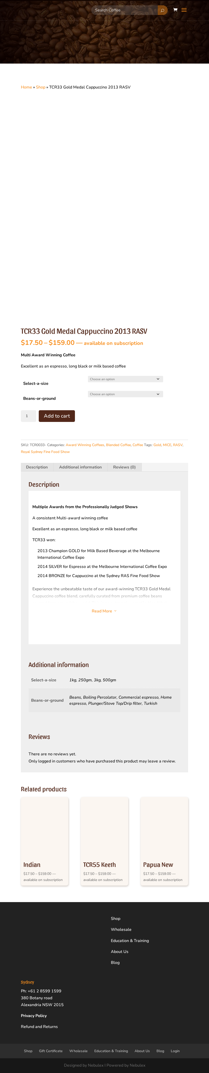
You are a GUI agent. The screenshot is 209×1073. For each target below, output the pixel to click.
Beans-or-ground (39, 398)
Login (175, 1051)
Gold (157, 445)
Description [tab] (37, 467)
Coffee (138, 445)
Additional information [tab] (80, 467)
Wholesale (121, 929)
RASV (177, 445)
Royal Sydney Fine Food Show (45, 451)
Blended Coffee (118, 445)
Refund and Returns (39, 1027)
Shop (40, 87)
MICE (167, 445)
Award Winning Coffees (85, 445)
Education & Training (130, 941)
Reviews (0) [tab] (124, 467)
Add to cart (57, 416)
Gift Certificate (51, 1051)
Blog (115, 962)
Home (26, 87)
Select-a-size (35, 383)
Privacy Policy (34, 1016)
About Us (119, 951)
